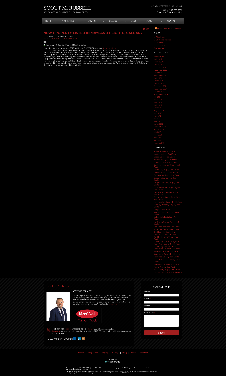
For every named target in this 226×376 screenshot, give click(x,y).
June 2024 (158, 100)
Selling (115, 353)
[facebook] (75, 339)
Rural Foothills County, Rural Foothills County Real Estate (165, 233)
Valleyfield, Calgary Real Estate (166, 264)
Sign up (179, 6)
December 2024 (160, 86)
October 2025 (159, 73)
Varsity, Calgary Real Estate (165, 267)
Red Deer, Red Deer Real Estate (167, 227)
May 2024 (158, 102)
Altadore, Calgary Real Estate (166, 154)
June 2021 (158, 135)
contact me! (114, 304)
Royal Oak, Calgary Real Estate (166, 229)
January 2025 (159, 83)
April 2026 (158, 59)
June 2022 (158, 119)
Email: (147, 299)
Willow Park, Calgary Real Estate (167, 270)
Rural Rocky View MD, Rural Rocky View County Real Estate (167, 248)
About (133, 353)
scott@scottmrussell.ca (172, 12)
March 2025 (158, 81)
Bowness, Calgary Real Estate (166, 162)
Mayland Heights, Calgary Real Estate (63, 38)
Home (48, 21)
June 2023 (158, 113)
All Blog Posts (159, 37)
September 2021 (160, 127)
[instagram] (84, 339)
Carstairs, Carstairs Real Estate (166, 172)
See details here (109, 48)
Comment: (149, 313)
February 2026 (159, 62)
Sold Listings (159, 48)
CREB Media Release (162, 40)
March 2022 (158, 124)
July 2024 (157, 97)
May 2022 (158, 121)
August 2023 (159, 110)
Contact (172, 21)
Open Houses (159, 45)
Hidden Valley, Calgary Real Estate (168, 202)
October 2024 (159, 92)
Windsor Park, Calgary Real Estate (168, 272)
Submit (161, 332)
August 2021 (159, 129)
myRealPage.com (113, 362)
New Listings (159, 43)
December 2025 (160, 67)
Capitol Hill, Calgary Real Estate (166, 170)
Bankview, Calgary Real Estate (166, 160)
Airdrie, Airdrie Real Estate (164, 151)
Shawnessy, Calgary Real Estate (167, 254)
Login (171, 6)
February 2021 (159, 143)
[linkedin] (80, 339)
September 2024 (161, 94)
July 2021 (157, 132)
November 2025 (160, 70)
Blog (134, 21)
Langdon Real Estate (162, 210)
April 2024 (158, 105)
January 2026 (159, 65)
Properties (93, 353)
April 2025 (157, 78)
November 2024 (160, 89)
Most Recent (159, 56)
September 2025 (160, 75)
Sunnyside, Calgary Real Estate (166, 257)
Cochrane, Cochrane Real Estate (167, 175)
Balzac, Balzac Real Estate (164, 157)
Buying (105, 353)
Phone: (147, 306)
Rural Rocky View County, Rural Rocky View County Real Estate (167, 243)
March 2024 (158, 108)
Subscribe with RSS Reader (169, 29)
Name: (147, 292)
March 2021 (158, 140)
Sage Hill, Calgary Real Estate (166, 251)
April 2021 (157, 138)
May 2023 (158, 116)
